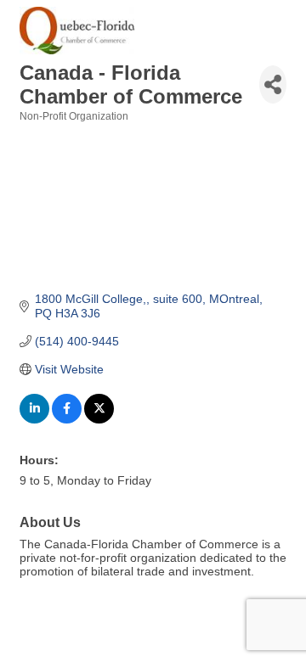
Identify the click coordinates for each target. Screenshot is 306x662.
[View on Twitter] (99, 419)
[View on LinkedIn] (34, 419)
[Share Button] (272, 84)
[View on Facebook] (67, 419)
